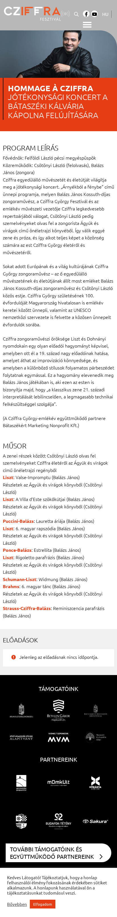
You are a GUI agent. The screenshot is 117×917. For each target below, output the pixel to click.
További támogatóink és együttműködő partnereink (52, 852)
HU (105, 14)
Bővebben (17, 904)
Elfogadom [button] (42, 904)
